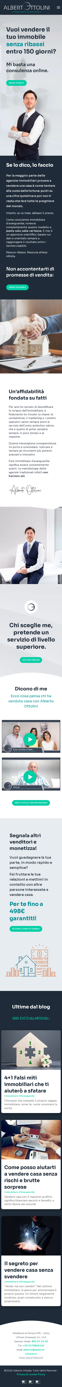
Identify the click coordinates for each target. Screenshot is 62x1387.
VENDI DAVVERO (17, 287)
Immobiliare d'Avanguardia (19, 1095)
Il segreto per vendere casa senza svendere (28, 1270)
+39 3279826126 (33, 1345)
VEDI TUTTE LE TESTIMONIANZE (31, 802)
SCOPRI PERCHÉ (31, 660)
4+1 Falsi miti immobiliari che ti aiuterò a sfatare (26, 1084)
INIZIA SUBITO (16, 83)
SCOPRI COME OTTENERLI (26, 928)
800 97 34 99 (40, 1341)
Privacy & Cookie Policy (31, 1374)
